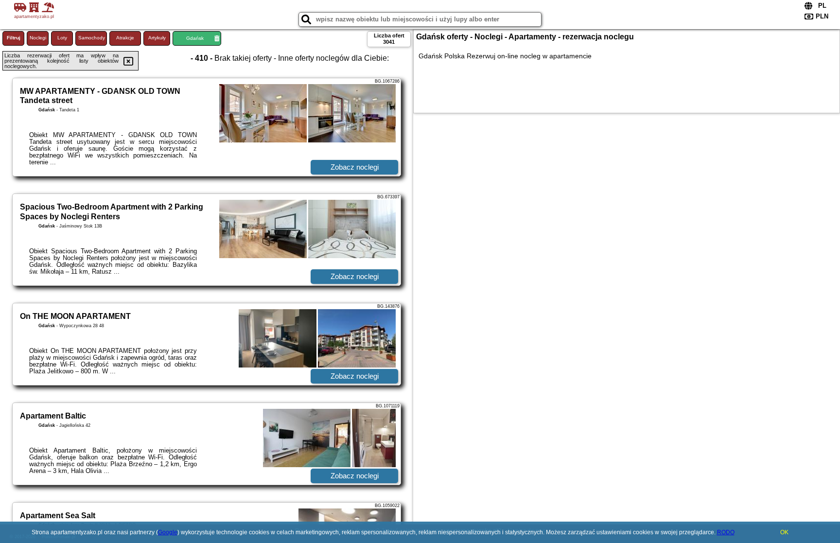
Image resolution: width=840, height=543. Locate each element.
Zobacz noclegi (355, 167)
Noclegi (38, 37)
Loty (62, 37)
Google (167, 532)
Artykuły (157, 37)
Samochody (91, 37)
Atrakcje (125, 37)
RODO (726, 532)
